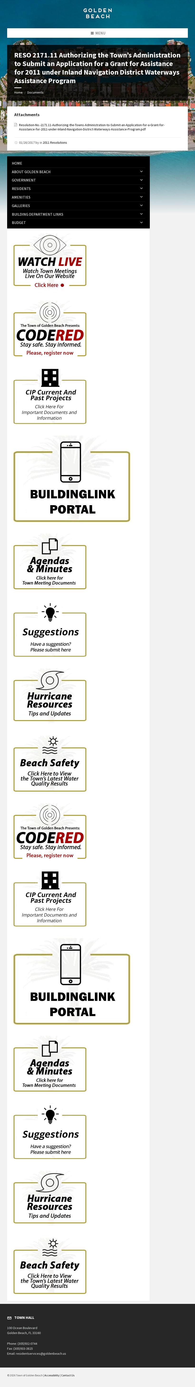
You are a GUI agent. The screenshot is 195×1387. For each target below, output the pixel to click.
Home (18, 92)
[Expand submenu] (141, 171)
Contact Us (67, 1375)
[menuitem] (78, 163)
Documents (35, 92)
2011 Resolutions (55, 142)
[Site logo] (97, 19)
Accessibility (51, 1375)
